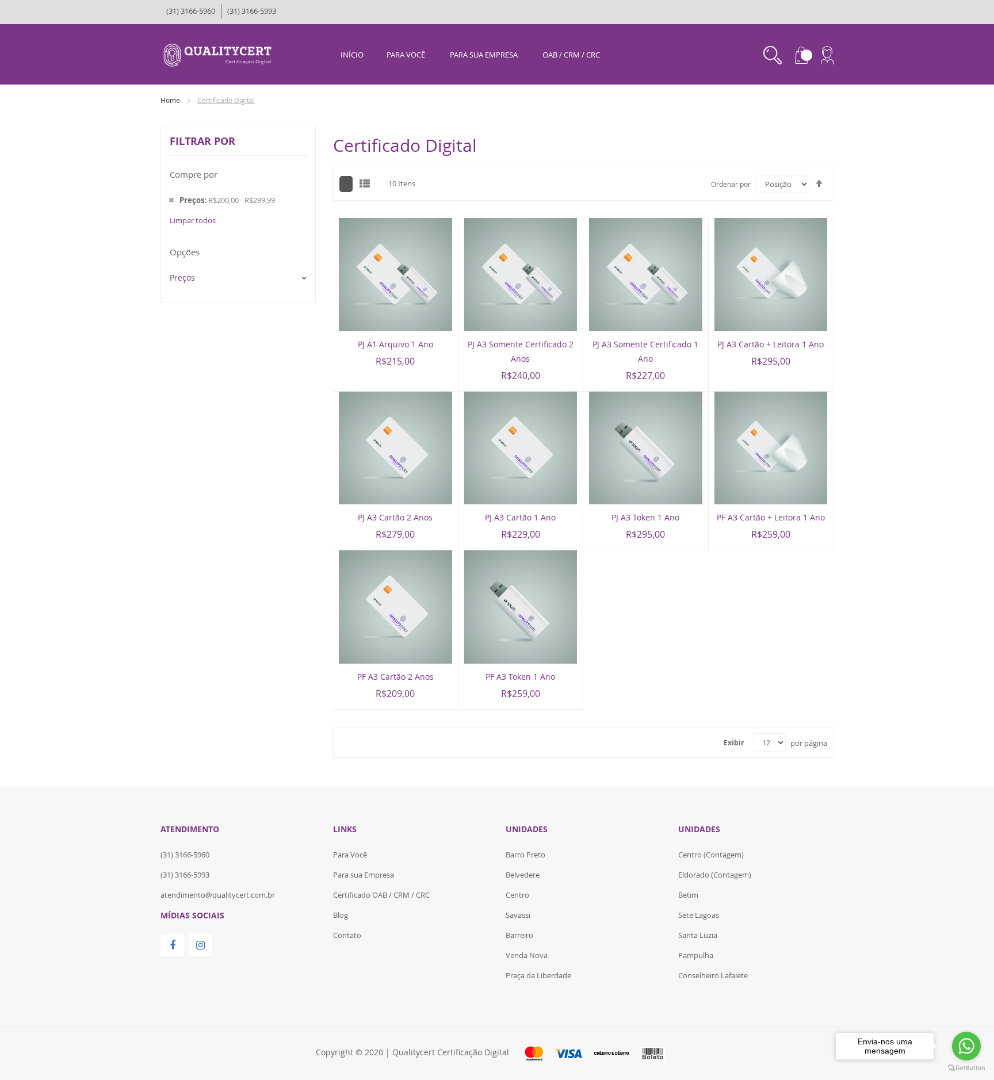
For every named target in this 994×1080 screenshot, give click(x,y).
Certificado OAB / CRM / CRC (381, 895)
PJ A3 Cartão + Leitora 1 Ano (770, 344)
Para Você (350, 854)
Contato (347, 935)
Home (171, 100)
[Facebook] (172, 946)
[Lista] (364, 183)
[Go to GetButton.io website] (966, 1068)
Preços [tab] (182, 277)
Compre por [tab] (193, 174)
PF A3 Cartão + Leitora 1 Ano (771, 517)
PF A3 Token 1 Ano (520, 676)
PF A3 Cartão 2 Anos (395, 676)
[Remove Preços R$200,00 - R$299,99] (171, 200)
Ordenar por (731, 184)
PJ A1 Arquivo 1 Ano (395, 344)
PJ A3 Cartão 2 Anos (395, 517)
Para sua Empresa (363, 875)
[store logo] (218, 53)
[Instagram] (200, 946)
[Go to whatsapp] (966, 1046)
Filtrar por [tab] (202, 141)
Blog (340, 915)
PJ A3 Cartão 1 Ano (520, 517)
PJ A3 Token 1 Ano (645, 517)
